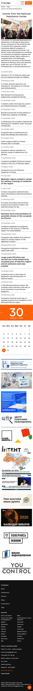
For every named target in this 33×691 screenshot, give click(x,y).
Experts (3, 596)
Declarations (5, 603)
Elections (20, 624)
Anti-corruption (6, 615)
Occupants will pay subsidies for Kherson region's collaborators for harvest (14, 152)
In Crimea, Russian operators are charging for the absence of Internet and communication (15, 86)
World (19, 641)
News (3, 589)
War (2, 641)
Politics (19, 636)
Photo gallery (21, 634)
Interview (20, 629)
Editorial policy (6, 664)
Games (3, 626)
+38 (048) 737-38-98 (7, 655)
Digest (3, 622)
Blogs (3, 600)
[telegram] (11, 676)
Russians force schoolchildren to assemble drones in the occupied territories (16, 216)
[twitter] (4, 676)
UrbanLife (20, 638)
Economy (20, 622)
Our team (4, 661)
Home (3, 6)
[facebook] (1, 676)
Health (19, 626)
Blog (18, 615)
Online (3, 634)
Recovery (4, 638)
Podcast (4, 636)
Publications (5, 592)
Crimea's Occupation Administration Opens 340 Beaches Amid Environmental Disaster (16, 194)
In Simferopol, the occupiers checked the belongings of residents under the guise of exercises (16, 123)
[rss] (14, 676)
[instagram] (6, 676)
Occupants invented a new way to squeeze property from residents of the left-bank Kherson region (16, 300)
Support (28, 3)
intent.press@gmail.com (9, 652)
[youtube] (9, 676)
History (3, 629)
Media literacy (22, 631)
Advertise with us (7, 670)
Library (3, 631)
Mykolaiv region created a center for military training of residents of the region (16, 181)
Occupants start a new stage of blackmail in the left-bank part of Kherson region (13, 276)
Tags (8, 6)
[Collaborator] (16, 401)
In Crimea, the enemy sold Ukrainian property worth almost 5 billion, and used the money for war (14, 205)
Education (4, 624)
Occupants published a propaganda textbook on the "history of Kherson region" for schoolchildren (15, 228)
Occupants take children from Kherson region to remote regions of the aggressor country (15, 239)
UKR (22, 2)
